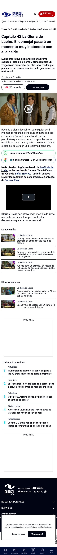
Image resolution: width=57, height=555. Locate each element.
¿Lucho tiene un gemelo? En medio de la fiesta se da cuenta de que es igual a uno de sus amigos (36, 268)
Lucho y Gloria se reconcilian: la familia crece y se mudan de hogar (36, 306)
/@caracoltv (15, 87)
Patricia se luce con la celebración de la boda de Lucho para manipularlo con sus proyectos (36, 254)
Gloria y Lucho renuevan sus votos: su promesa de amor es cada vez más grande (35, 240)
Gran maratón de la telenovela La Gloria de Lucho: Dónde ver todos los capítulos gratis (36, 293)
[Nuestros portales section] (53, 501)
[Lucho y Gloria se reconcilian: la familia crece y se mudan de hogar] (8, 304)
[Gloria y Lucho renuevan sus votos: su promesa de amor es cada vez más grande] (8, 238)
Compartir (40, 87)
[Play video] (28, 109)
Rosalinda (12, 380)
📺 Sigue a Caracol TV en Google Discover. (31, 160)
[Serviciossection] (53, 508)
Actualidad (12, 367)
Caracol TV (5, 29)
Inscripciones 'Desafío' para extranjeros (19, 21)
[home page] (12, 14)
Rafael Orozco (14, 419)
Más (51, 552)
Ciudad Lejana (14, 406)
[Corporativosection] (53, 514)
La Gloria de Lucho (20, 29)
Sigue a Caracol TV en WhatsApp (26, 153)
